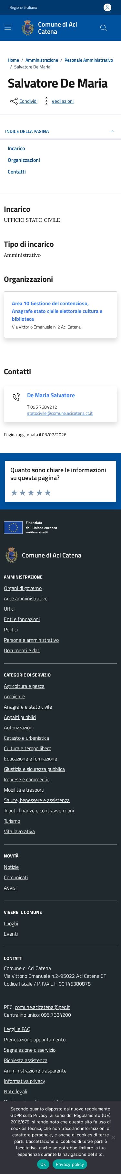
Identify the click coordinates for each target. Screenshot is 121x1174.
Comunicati (16, 877)
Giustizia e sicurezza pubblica (34, 769)
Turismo (12, 821)
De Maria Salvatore (51, 395)
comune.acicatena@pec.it (42, 1007)
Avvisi (10, 888)
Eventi (11, 934)
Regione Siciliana (23, 7)
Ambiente (14, 696)
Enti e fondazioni (22, 619)
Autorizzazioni (19, 727)
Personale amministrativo (31, 640)
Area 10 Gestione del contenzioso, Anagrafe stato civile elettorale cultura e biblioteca (57, 311)
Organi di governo (23, 588)
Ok (43, 1164)
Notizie (11, 867)
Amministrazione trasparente (35, 1070)
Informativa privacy (24, 1081)
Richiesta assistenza (25, 1060)
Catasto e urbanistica (26, 738)
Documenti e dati (22, 650)
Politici (11, 629)
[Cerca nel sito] (103, 28)
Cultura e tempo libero (27, 748)
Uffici (9, 609)
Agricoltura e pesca (24, 686)
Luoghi (11, 923)
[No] (113, 1137)
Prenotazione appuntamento (35, 1039)
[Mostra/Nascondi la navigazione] (8, 27)
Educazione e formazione (30, 758)
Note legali (15, 1091)
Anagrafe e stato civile (28, 707)
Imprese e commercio (26, 779)
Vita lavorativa (19, 831)
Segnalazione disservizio (29, 1050)
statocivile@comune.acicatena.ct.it (60, 413)
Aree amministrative (25, 598)
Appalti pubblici (20, 717)
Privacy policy (70, 1164)
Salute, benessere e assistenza (37, 800)
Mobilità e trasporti (24, 790)
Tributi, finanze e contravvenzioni (39, 810)
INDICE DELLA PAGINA (27, 131)
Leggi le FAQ (17, 1029)
